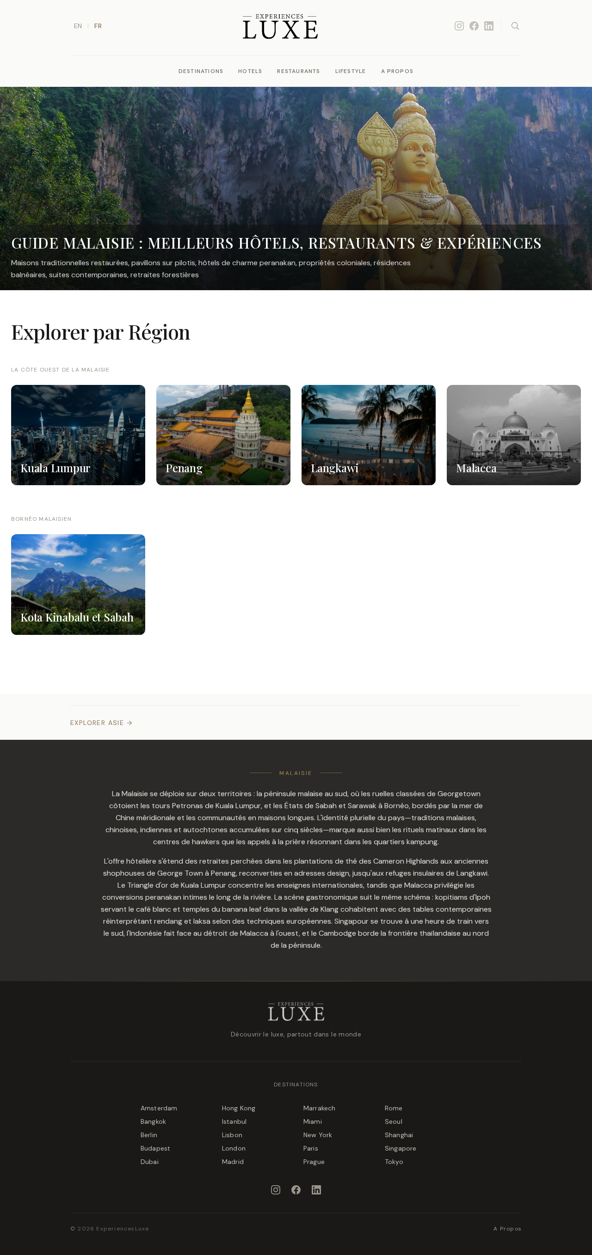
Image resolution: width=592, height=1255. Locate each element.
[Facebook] (474, 25)
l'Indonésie (144, 933)
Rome (394, 1108)
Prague (314, 1162)
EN (78, 26)
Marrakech (319, 1108)
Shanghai (399, 1135)
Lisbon (232, 1135)
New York (317, 1135)
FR (97, 26)
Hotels (250, 71)
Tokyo (394, 1162)
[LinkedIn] (488, 25)
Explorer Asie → (101, 723)
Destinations (201, 71)
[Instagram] (459, 25)
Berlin (149, 1135)
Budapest (155, 1148)
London (234, 1148)
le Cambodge (333, 933)
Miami (312, 1121)
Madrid (233, 1162)
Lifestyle (350, 71)
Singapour (351, 921)
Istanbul (234, 1121)
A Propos (397, 71)
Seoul (393, 1121)
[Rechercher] (515, 25)
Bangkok (153, 1121)
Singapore (400, 1148)
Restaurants (298, 71)
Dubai (150, 1162)
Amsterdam (159, 1108)
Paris (310, 1148)
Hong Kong (238, 1108)
